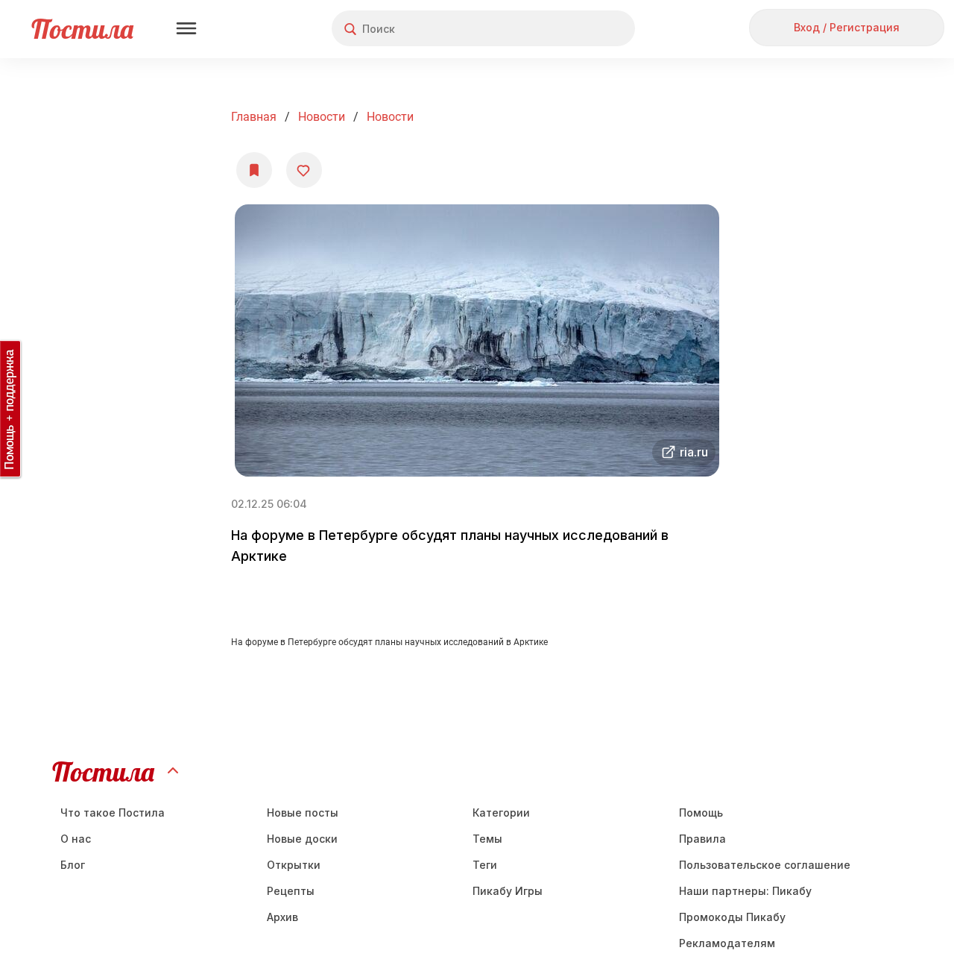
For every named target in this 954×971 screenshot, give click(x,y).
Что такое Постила (112, 812)
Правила (702, 838)
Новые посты (302, 812)
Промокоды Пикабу (732, 917)
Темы (487, 838)
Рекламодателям (727, 943)
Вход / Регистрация (847, 27)
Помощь (701, 812)
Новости (321, 117)
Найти (567, 28)
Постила (82, 28)
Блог (72, 864)
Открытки (293, 864)
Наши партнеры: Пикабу (745, 890)
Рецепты (291, 890)
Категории (501, 812)
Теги (485, 864)
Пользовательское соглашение (764, 864)
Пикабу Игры (508, 890)
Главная (254, 117)
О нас (75, 838)
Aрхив (282, 917)
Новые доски (302, 838)
